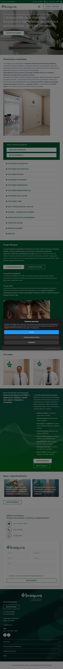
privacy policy (26, 327)
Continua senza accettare (31, 337)
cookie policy (35, 327)
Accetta (31, 332)
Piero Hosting (57, 348)
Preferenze (31, 342)
